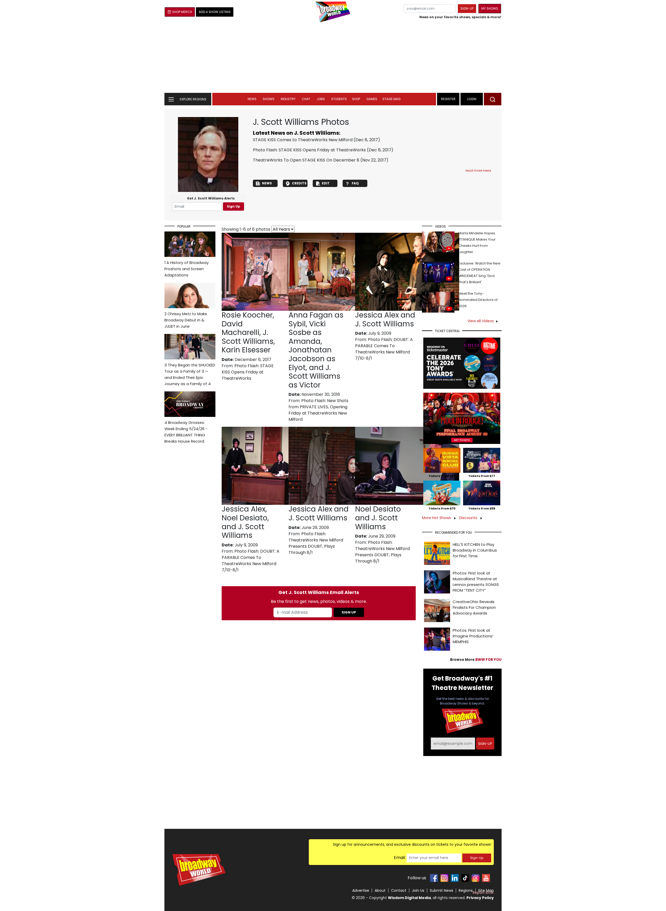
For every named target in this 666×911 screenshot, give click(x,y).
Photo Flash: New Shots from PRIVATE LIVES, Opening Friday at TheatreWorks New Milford (318, 410)
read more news (478, 170)
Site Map (486, 890)
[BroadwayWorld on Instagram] (444, 878)
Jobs (321, 99)
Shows (268, 99)
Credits (299, 183)
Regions (466, 890)
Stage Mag (391, 99)
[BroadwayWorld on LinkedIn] (455, 878)
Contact (398, 890)
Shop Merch (182, 12)
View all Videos (481, 321)
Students (339, 99)
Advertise (360, 890)
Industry (288, 99)
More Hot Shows (437, 517)
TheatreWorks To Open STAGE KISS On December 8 (306, 160)
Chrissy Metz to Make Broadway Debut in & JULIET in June (185, 320)
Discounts (468, 517)
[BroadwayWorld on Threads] (475, 878)
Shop (356, 99)
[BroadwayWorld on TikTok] (465, 878)
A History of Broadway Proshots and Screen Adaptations (186, 269)
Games (371, 99)
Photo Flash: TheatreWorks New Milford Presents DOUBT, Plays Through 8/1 (316, 543)
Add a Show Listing (214, 12)
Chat (306, 99)
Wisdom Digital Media (409, 897)
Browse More (476, 659)
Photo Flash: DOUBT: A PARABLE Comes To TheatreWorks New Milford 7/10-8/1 (384, 349)
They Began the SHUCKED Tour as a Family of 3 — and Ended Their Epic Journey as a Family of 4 (189, 374)
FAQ (355, 183)
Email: (400, 858)
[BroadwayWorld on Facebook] (434, 878)
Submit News (441, 890)
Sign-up (466, 8)
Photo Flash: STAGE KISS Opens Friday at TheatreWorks (309, 150)
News (252, 99)
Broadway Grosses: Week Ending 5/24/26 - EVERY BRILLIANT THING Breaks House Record (186, 432)
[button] (492, 99)
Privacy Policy (480, 897)
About (380, 890)
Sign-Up (476, 858)
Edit (326, 183)
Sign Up (233, 206)
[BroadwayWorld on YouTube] (486, 878)
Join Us (418, 890)
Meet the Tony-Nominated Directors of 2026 (478, 299)
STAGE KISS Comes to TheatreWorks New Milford (303, 140)
